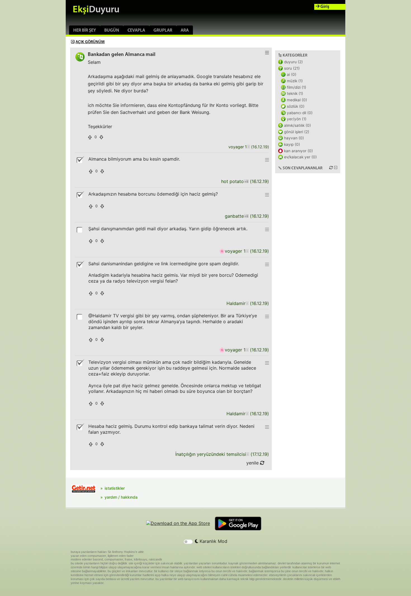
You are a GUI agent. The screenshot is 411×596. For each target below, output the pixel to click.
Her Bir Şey (84, 30)
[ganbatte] (246, 216)
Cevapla (136, 30)
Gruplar (162, 30)
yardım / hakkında (121, 497)
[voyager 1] (248, 147)
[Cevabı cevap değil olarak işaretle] (80, 160)
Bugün (111, 30)
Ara (185, 30)
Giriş (324, 6)
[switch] (188, 541)
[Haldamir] (247, 303)
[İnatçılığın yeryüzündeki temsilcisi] (247, 454)
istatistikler (115, 488)
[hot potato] (246, 181)
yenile (253, 463)
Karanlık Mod (212, 541)
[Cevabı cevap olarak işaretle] (80, 229)
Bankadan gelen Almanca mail (121, 54)
